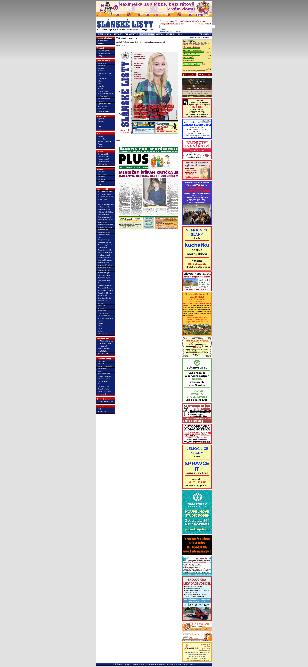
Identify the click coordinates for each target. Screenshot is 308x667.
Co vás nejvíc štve (103, 394)
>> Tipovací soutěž (104, 207)
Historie (100, 88)
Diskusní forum (102, 411)
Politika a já (101, 306)
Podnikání (101, 101)
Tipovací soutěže (103, 154)
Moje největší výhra (104, 273)
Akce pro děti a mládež (191, 54)
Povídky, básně (102, 369)
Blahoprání (101, 121)
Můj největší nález (103, 263)
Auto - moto (101, 172)
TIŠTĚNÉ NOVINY (147, 34)
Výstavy (100, 144)
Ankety (100, 56)
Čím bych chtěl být (103, 240)
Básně (100, 328)
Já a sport (101, 303)
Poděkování (101, 124)
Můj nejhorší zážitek (104, 270)
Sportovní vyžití (188, 57)
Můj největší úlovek (104, 209)
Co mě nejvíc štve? (104, 255)
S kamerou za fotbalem (105, 401)
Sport (99, 83)
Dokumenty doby (103, 91)
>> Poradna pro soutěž (105, 197)
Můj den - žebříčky (103, 348)
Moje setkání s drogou (105, 242)
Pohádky (100, 326)
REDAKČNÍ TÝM (131, 34)
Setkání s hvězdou (104, 232)
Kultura (100, 81)
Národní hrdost (102, 295)
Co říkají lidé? (102, 78)
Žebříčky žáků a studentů (106, 204)
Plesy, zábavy (102, 139)
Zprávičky (101, 68)
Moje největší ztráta (104, 275)
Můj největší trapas (104, 278)
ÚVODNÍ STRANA (104, 34)
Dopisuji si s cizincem (105, 227)
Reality (100, 184)
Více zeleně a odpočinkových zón (194, 64)
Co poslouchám (103, 247)
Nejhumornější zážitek (105, 265)
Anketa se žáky (102, 333)
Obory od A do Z (103, 41)
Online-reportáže (103, 106)
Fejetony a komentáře (105, 366)
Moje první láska (103, 300)
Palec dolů (101, 364)
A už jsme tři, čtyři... (104, 386)
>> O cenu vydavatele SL (106, 192)
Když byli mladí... (103, 96)
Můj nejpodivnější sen (105, 285)
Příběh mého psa (103, 214)
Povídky (100, 323)
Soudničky (101, 86)
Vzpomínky (101, 119)
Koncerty (100, 136)
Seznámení (101, 179)
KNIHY (179, 34)
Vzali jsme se (102, 384)
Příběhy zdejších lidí (104, 73)
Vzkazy (100, 126)
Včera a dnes (102, 109)
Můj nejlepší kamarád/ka (106, 225)
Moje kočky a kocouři (104, 217)
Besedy (100, 146)
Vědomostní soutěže (104, 156)
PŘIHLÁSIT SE (205, 34)
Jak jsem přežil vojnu (104, 391)
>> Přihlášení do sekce (105, 341)
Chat (99, 409)
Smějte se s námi (103, 162)
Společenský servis (104, 51)
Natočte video (102, 311)
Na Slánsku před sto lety (105, 94)
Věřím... (100, 237)
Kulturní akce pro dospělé (192, 50)
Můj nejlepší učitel (103, 389)
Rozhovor (101, 331)
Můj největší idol (103, 230)
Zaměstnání (101, 177)
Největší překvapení (104, 268)
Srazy (99, 129)
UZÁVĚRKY (170, 34)
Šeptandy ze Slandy (104, 104)
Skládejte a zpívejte (104, 316)
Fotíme (100, 371)
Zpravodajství (102, 63)
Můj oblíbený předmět (105, 245)
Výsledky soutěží (103, 159)
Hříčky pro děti (102, 164)
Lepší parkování (188, 60)
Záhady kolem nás (104, 235)
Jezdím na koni (102, 222)
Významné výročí (103, 111)
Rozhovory (101, 71)
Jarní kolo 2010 (103, 354)
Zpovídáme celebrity (104, 99)
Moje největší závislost (105, 260)
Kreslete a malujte (103, 313)
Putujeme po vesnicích (105, 76)
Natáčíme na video (104, 374)
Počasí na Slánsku (104, 53)
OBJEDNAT (101, 43)
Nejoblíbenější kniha (104, 298)
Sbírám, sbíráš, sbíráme (105, 212)
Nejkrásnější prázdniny (105, 290)
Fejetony (100, 321)
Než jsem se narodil (104, 283)
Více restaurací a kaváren (192, 47)
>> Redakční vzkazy (104, 194)
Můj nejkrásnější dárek (105, 293)
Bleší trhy (101, 182)
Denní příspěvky (103, 351)
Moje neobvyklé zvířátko (105, 219)
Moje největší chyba (104, 280)
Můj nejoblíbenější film (105, 250)
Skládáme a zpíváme (104, 379)
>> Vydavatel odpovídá (105, 202)
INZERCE (160, 34)
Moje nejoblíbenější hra (105, 252)
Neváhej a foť (102, 308)
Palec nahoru (102, 361)
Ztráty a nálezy (102, 174)
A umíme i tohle (103, 381)
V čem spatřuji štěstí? (104, 257)
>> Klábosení (102, 199)
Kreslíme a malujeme (104, 376)
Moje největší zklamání (105, 288)
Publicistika (101, 66)
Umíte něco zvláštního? (105, 318)
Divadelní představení (105, 141)
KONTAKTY (118, 34)
